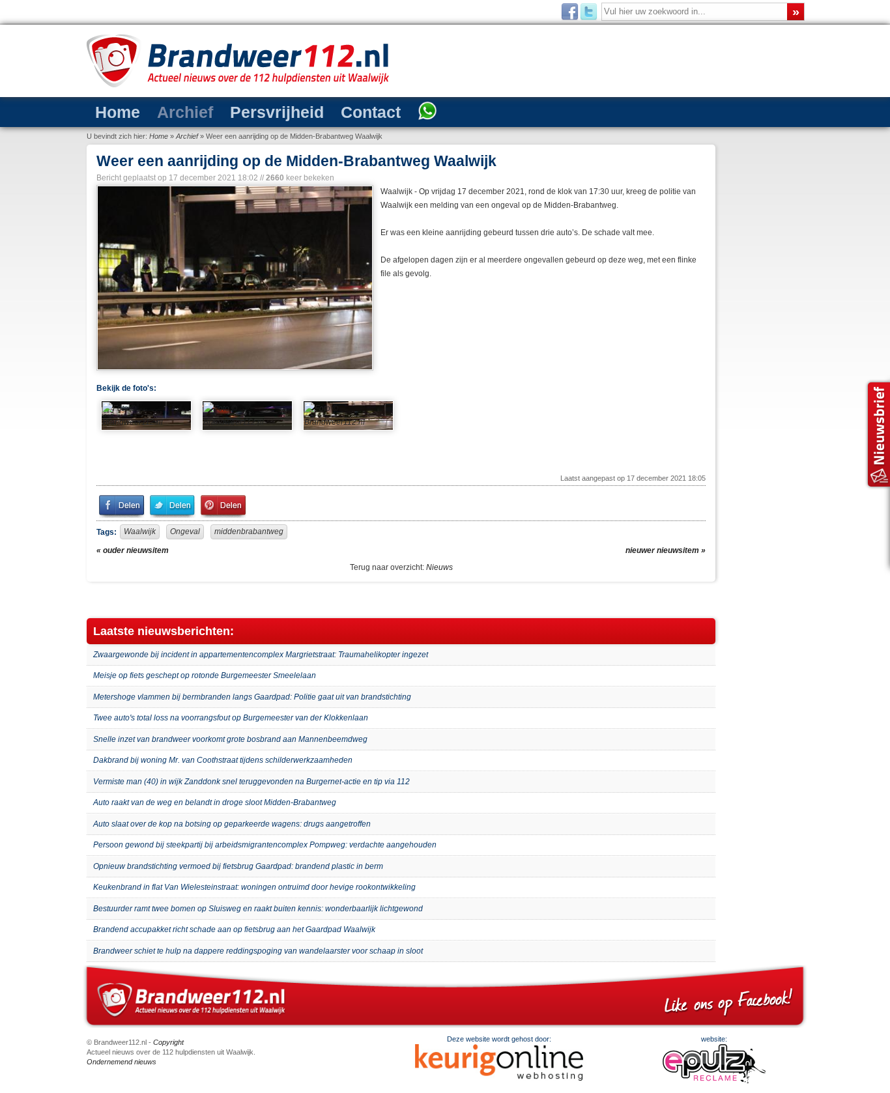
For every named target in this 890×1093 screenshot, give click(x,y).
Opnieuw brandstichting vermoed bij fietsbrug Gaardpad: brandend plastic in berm (238, 866)
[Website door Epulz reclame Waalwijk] (714, 1081)
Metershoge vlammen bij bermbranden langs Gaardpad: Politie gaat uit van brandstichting (252, 697)
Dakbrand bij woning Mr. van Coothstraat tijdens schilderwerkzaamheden (222, 760)
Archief (166, 111)
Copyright (168, 1042)
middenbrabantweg (248, 531)
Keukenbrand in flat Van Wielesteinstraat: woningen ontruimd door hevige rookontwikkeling (254, 887)
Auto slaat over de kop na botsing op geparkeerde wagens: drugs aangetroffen (232, 824)
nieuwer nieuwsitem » (665, 550)
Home (112, 111)
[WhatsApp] (365, 112)
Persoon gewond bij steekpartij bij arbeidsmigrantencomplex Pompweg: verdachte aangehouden (265, 844)
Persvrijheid (242, 111)
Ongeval (185, 531)
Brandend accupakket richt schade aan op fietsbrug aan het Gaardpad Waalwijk (234, 929)
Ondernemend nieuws (121, 1062)
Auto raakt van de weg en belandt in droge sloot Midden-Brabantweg (214, 802)
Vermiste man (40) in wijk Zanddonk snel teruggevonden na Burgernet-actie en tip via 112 (251, 781)
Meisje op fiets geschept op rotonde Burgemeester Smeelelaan (204, 675)
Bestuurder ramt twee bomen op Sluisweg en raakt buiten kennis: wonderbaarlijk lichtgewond (258, 908)
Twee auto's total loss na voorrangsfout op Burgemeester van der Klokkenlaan (230, 717)
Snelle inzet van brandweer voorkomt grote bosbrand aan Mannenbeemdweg (230, 739)
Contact (319, 111)
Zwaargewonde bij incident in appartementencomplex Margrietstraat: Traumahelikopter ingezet (260, 654)
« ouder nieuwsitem (132, 550)
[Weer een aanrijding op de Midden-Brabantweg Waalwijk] (233, 278)
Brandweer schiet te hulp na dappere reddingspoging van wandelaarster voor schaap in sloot (258, 951)
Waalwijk (140, 531)
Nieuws (439, 567)
